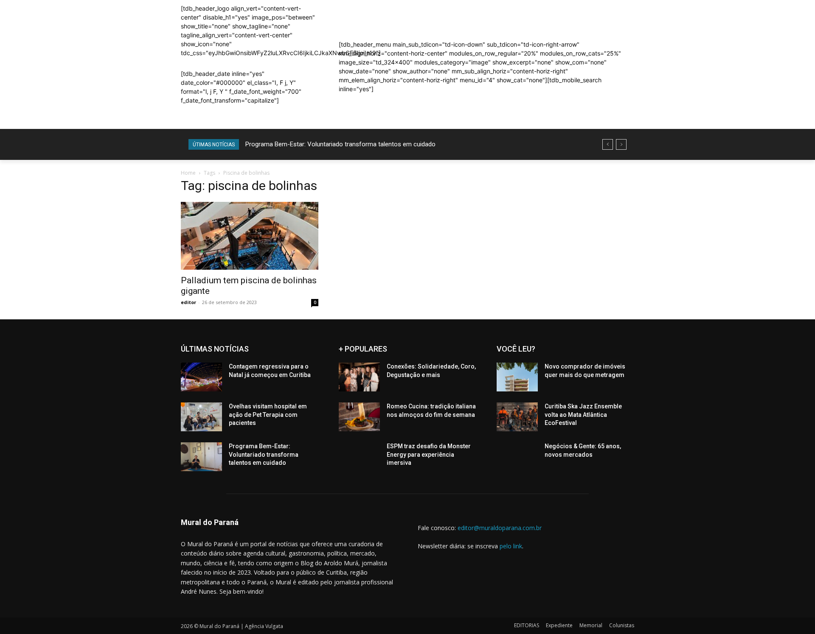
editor (188, 302)
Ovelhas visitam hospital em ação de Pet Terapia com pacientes (268, 414)
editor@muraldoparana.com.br (500, 528)
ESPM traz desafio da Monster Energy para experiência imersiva (429, 454)
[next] (621, 144)
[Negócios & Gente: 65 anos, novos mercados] (517, 456)
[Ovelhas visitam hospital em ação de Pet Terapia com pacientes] (201, 416)
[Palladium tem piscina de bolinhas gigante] (249, 236)
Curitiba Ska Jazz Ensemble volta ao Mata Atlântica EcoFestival (583, 414)
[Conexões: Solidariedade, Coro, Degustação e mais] (359, 377)
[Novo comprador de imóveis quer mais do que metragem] (517, 377)
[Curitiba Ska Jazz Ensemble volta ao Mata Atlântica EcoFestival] (517, 416)
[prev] (607, 144)
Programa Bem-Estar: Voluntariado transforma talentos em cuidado (340, 144)
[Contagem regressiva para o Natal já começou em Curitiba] (201, 377)
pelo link (511, 546)
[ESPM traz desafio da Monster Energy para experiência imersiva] (359, 456)
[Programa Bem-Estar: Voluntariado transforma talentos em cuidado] (201, 456)
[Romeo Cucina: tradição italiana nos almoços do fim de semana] (359, 416)
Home (188, 172)
